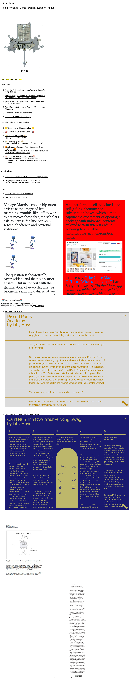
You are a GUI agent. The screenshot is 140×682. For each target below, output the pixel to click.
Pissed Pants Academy (14, 311)
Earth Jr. (41, 7)
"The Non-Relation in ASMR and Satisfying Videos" (26, 177)
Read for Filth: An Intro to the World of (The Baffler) (25, 91)
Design (32, 7)
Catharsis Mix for (18, 113)
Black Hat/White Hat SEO (16, 197)
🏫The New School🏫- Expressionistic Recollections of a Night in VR (24, 142)
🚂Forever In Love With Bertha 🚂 (19, 132)
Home (5, 7)
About (51, 7)
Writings (13, 7)
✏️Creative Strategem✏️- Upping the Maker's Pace (16, 137)
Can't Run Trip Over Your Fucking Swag (22, 414)
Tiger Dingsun (38, 306)
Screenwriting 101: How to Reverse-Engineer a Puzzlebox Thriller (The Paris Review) (25, 97)
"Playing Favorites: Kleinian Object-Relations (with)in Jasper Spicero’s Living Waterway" (23, 181)
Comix (23, 7)
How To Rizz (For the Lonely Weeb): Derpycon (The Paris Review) (24, 102)
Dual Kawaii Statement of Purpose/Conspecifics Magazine (25, 108)
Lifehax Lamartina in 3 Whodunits (19, 194)
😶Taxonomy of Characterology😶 (19, 128)
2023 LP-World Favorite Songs (18, 117)
